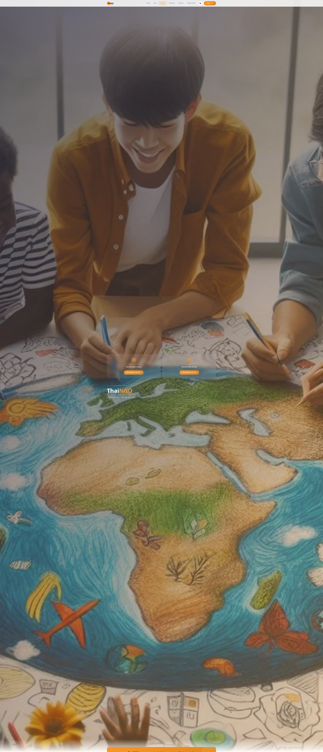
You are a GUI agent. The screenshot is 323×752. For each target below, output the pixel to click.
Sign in (209, 3)
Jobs (155, 3)
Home (148, 3)
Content (162, 3)
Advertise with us (135, 372)
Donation (172, 3)
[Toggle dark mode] (201, 3)
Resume (180, 3)
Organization (191, 3)
